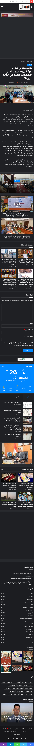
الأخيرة (17, 397)
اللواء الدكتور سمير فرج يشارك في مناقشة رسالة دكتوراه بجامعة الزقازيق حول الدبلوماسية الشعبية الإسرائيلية (9, 282)
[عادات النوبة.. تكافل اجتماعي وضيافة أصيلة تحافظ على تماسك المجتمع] (25, 496)
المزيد (30, 604)
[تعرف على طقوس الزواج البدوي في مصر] (17, 668)
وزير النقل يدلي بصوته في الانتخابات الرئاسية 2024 (17, 185)
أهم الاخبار (23, 61)
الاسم (31, 323)
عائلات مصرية (28, 621)
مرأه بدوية (29, 637)
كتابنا (30, 634)
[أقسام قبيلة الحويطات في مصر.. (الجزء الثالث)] (27, 436)
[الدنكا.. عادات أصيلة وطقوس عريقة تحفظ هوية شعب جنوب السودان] (6, 654)
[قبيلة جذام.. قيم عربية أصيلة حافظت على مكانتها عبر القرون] (25, 477)
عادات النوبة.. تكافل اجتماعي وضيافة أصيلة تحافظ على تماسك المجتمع (25, 504)
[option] (17, 183)
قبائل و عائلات (28, 631)
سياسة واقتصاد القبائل (26, 618)
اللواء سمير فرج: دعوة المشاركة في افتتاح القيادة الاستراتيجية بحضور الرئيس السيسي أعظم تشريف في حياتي (25, 282)
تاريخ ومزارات (28, 612)
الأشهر (28, 397)
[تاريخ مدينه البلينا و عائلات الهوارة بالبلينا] (27, 412)
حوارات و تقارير (28, 615)
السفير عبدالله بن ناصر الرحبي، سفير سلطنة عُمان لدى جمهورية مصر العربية (26, 261)
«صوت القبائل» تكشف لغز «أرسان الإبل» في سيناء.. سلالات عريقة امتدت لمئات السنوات (12, 428)
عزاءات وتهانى (28, 626)
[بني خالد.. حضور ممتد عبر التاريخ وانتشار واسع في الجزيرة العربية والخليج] (6, 660)
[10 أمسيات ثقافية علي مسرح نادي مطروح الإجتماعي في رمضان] (27, 420)
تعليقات (6, 397)
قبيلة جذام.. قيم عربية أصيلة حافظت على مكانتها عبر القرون (26, 485)
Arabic (20, 359)
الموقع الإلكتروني (28, 336)
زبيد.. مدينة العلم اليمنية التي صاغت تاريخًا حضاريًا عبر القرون (9, 504)
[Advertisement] (17, 37)
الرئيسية (29, 61)
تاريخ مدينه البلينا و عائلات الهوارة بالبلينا (12, 411)
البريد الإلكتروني (28, 329)
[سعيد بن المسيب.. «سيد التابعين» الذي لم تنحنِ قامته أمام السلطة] (6, 669)
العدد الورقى (28, 602)
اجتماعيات (29, 599)
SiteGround (17, 734)
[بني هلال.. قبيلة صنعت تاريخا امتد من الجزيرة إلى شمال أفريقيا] (28, 654)
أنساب (30, 594)
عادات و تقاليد (28, 623)
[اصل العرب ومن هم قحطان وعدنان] (27, 405)
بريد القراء (29, 610)
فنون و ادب (29, 629)
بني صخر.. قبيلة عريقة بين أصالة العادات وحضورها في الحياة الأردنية (9, 485)
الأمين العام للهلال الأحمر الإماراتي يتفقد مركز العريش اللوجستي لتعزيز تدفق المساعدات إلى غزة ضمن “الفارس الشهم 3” (18, 718)
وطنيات (30, 642)
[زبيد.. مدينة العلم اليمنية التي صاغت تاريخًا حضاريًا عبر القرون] (8, 496)
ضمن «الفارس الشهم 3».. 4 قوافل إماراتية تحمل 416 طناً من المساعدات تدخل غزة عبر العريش (8, 262)
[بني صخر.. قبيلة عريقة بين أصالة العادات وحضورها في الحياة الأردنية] (8, 477)
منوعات (30, 640)
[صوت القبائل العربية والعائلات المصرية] (24, 7)
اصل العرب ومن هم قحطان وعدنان (12, 402)
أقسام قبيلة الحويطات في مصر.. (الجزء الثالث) (12, 435)
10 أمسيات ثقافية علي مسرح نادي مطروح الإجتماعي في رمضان (12, 419)
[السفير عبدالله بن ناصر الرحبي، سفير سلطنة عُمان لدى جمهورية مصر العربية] (25, 253)
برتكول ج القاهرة (27, 607)
